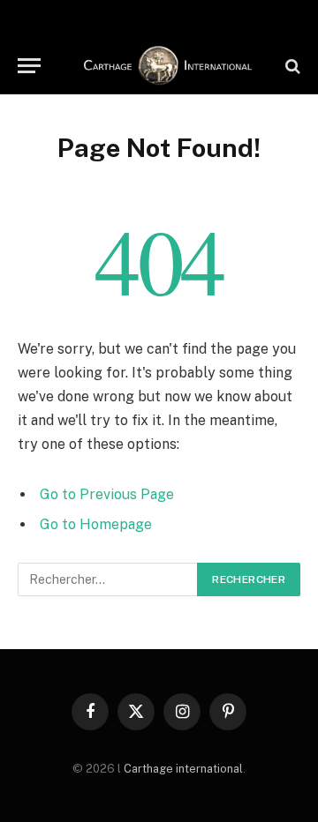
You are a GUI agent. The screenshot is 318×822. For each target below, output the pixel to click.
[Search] (291, 66)
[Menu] (29, 66)
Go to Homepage (96, 524)
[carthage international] (168, 65)
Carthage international (183, 768)
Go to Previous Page (107, 494)
